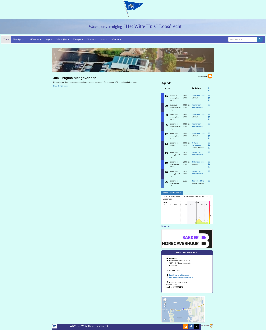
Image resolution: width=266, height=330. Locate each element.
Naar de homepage (60, 86)
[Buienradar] (210, 76)
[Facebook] (191, 327)
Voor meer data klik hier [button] (172, 193)
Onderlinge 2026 (198, 96)
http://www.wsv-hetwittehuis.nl (181, 277)
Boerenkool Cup (198, 181)
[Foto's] (185, 327)
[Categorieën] (209, 91)
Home (6, 39)
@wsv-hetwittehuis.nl (179, 275)
